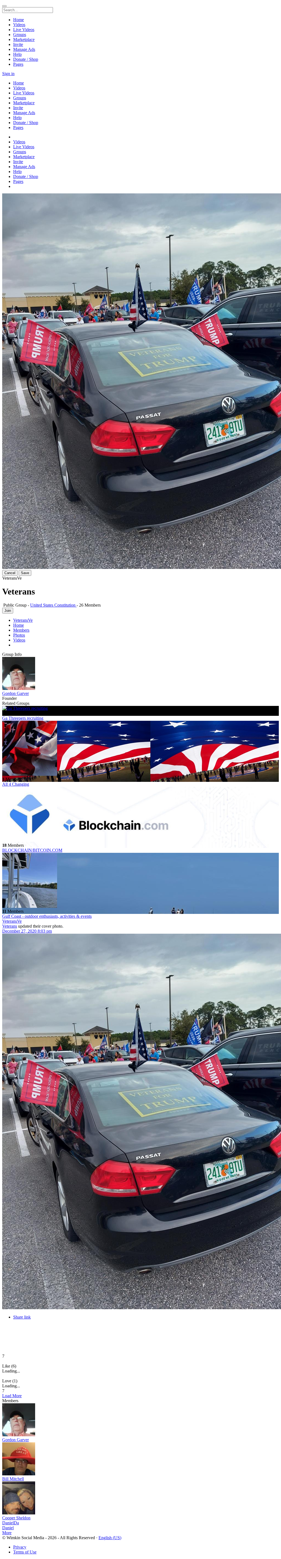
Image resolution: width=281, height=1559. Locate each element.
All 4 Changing (15, 784)
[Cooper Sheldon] (140, 1498)
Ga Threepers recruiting (22, 718)
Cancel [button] (9, 573)
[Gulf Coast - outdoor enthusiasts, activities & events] (140, 881)
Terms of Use (24, 1552)
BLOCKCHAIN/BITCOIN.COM (32, 850)
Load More (12, 1395)
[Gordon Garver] (140, 674)
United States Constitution (53, 605)
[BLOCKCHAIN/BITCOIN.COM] (140, 815)
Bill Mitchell (13, 1478)
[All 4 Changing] (140, 749)
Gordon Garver (15, 693)
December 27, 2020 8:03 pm (27, 931)
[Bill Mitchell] (140, 1459)
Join (7, 611)
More (7, 1532)
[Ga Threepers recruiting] (140, 708)
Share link (22, 1317)
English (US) (110, 1537)
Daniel (8, 1527)
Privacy (19, 1547)
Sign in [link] (8, 73)
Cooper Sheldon (16, 1518)
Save (25, 573)
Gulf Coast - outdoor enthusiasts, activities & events (47, 916)
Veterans (9, 926)
